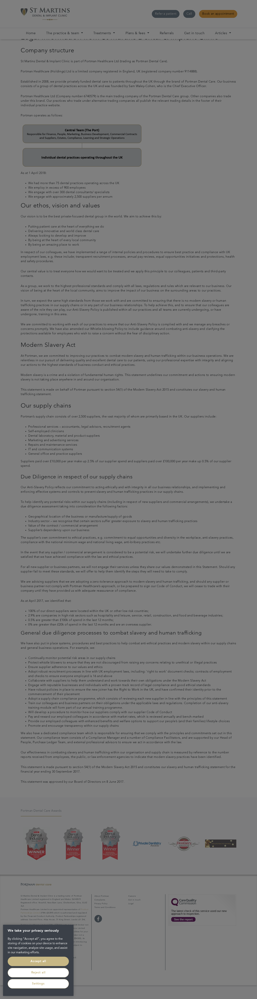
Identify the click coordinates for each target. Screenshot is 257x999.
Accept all (38, 961)
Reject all (38, 972)
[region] (38, 960)
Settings (38, 983)
